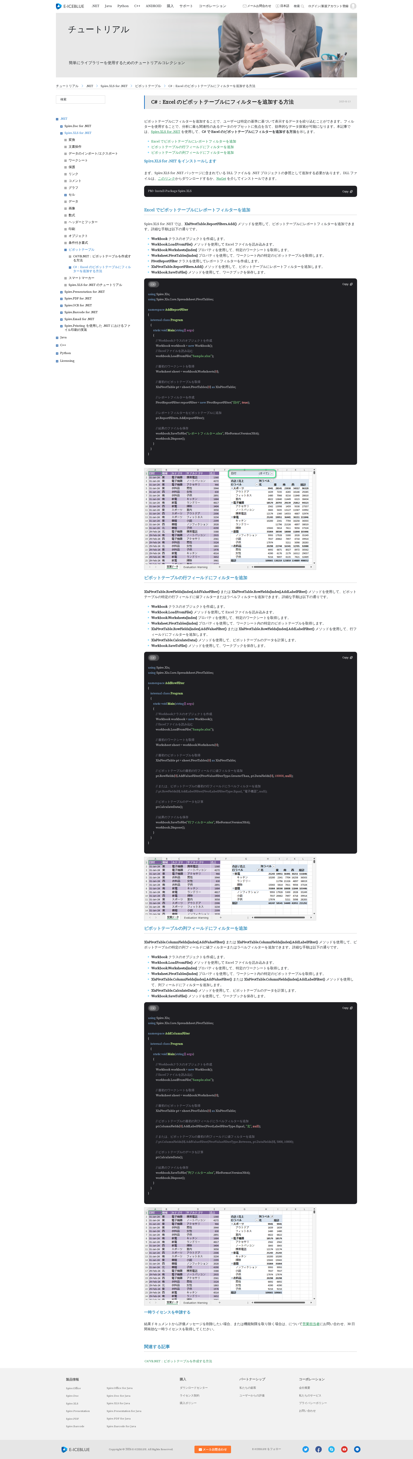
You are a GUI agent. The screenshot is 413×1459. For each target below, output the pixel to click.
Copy (345, 191)
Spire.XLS (72, 1403)
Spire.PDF (72, 1419)
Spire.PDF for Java (119, 1418)
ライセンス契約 (189, 1395)
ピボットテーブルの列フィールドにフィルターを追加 (192, 152)
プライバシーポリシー (313, 1403)
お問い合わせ (307, 1411)
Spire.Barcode (75, 1426)
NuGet (221, 178)
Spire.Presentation (78, 1411)
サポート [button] (186, 6)
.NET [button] (95, 6)
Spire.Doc (72, 1396)
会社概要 (304, 1388)
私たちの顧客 (247, 1388)
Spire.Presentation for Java (124, 1411)
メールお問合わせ (259, 6)
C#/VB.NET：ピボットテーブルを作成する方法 (178, 1361)
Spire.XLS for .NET (114, 86)
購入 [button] (170, 6)
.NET (89, 86)
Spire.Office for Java (120, 1388)
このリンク (166, 178)
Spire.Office (73, 1388)
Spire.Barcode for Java (121, 1426)
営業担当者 (311, 1324)
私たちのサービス (310, 1395)
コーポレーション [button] (212, 6)
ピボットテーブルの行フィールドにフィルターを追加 (192, 147)
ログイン (314, 6)
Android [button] (153, 6)
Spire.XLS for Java (118, 1403)
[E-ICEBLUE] (70, 6)
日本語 (284, 6)
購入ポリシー (188, 1403)
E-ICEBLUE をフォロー (266, 1449)
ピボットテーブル (148, 86)
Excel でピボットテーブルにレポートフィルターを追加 (193, 141)
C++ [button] (137, 6)
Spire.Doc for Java (118, 1396)
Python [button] (123, 6)
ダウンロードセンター (194, 1388)
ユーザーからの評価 (252, 1395)
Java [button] (108, 6)
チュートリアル (67, 86)
